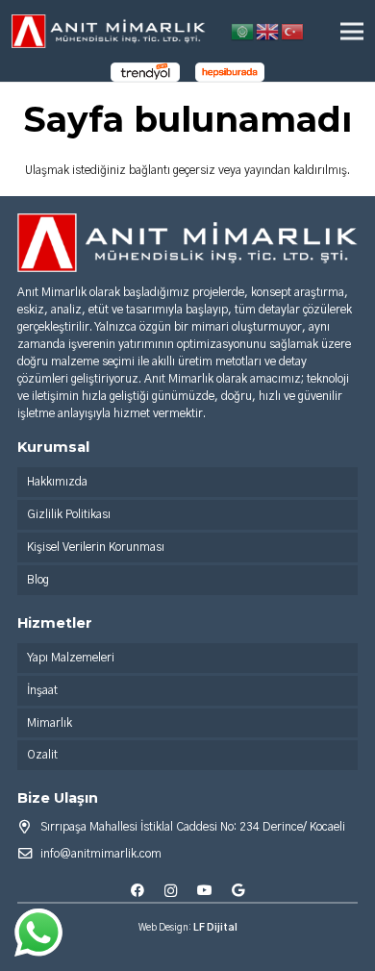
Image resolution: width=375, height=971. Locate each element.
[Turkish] (293, 31)
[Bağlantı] (109, 31)
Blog (38, 579)
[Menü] (351, 32)
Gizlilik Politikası (69, 514)
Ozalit (42, 754)
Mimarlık (49, 723)
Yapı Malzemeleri (70, 657)
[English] (268, 31)
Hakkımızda (57, 481)
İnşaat (42, 690)
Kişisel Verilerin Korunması (95, 547)
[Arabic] (243, 31)
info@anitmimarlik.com (101, 853)
